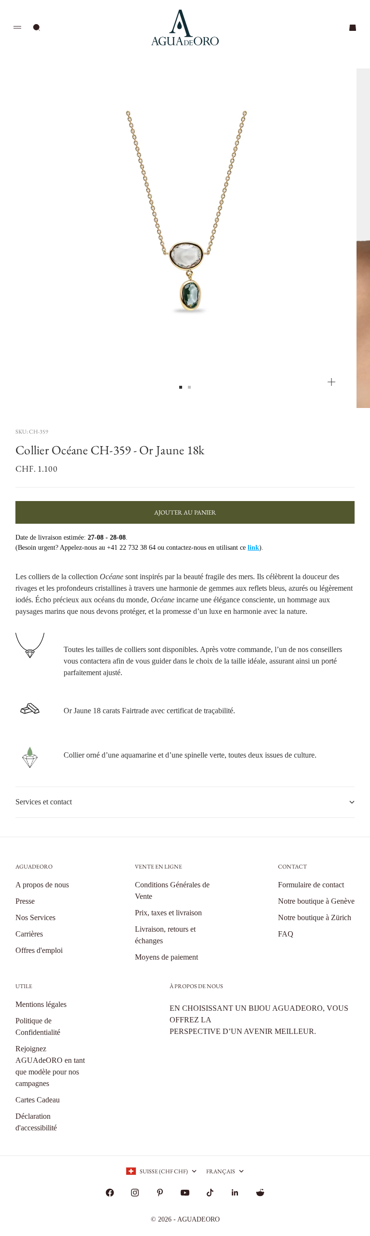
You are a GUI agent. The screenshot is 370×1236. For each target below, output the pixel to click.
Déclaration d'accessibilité (36, 1122)
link (253, 547)
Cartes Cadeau (37, 1100)
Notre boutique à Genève (316, 901)
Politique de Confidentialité (37, 1026)
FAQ (285, 934)
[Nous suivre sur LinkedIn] (235, 1192)
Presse (25, 901)
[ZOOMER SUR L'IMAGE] (331, 382)
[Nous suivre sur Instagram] (135, 1192)
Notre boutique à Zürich (314, 917)
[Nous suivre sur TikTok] (210, 1192)
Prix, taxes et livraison (168, 913)
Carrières (29, 934)
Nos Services (35, 917)
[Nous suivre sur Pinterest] (160, 1192)
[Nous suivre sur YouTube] (185, 1192)
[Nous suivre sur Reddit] (260, 1192)
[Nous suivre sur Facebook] (110, 1192)
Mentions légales (40, 1004)
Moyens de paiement (166, 957)
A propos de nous (42, 885)
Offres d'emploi (39, 950)
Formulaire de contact (311, 885)
